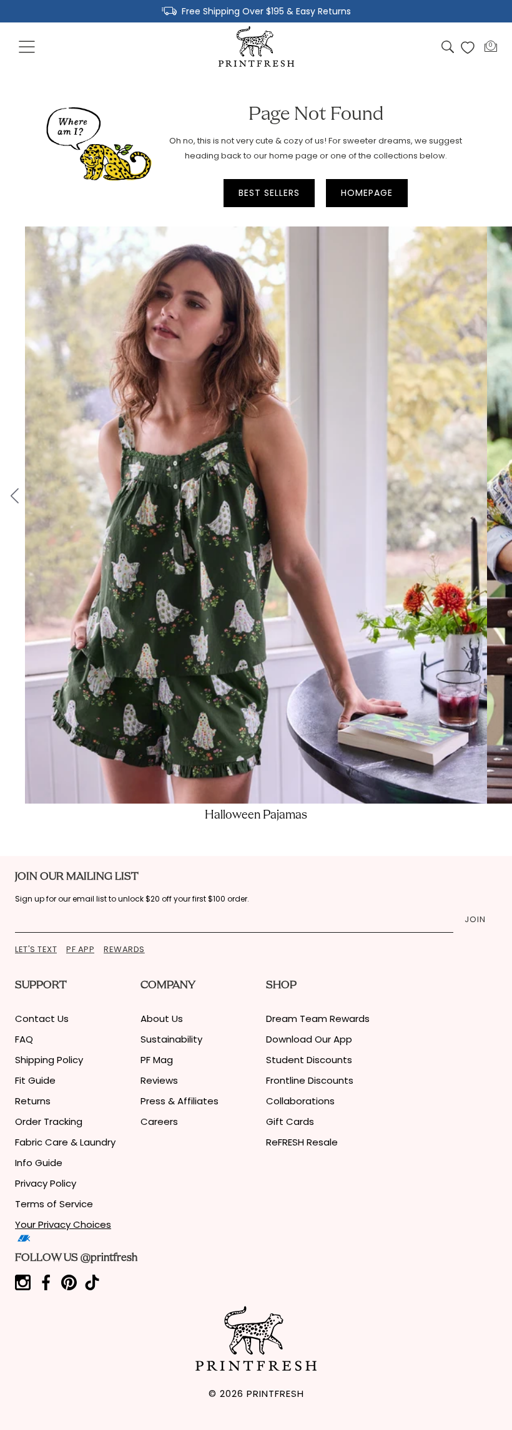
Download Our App (309, 1039)
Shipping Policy (49, 1059)
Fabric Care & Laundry (65, 1142)
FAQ (24, 1039)
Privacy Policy (45, 1183)
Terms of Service (54, 1203)
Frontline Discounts (309, 1080)
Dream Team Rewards (318, 1018)
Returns (33, 1100)
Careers (159, 1121)
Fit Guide (35, 1080)
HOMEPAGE (367, 193)
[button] (27, 47)
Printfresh (275, 1393)
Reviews (159, 1080)
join (475, 919)
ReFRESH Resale (302, 1142)
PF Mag (156, 1059)
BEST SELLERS (269, 193)
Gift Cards (290, 1121)
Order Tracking (48, 1121)
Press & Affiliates (179, 1100)
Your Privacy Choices (63, 1224)
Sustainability (171, 1039)
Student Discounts (309, 1059)
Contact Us (42, 1018)
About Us (161, 1018)
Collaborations (300, 1100)
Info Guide (38, 1162)
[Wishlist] (467, 47)
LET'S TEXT (36, 949)
